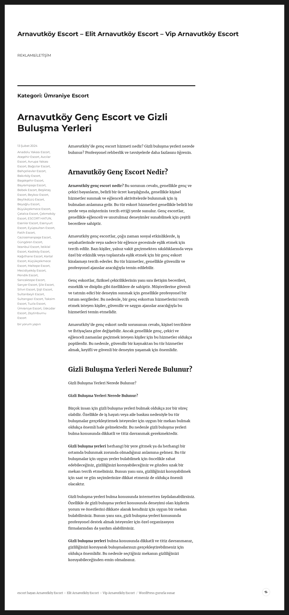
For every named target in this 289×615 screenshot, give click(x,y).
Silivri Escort (26, 289)
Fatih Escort (26, 232)
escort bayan (26, 593)
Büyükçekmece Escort (33, 209)
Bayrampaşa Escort (31, 185)
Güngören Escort (29, 242)
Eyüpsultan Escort (41, 228)
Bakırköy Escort (28, 175)
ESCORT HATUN (39, 218)
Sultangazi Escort (30, 299)
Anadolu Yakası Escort (33, 152)
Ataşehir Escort (28, 157)
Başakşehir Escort (30, 180)
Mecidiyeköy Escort (31, 270)
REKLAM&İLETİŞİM (34, 55)
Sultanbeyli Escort (30, 294)
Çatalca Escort (27, 213)
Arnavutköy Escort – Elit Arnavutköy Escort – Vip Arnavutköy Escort (128, 34)
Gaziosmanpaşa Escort (34, 237)
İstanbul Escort (28, 247)
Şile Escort (46, 284)
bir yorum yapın (29, 324)
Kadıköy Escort (38, 251)
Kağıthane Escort (30, 256)
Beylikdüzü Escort (30, 199)
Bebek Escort (27, 190)
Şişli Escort (44, 289)
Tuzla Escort (36, 303)
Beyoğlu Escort (28, 204)
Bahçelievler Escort (31, 171)
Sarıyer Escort (27, 284)
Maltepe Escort (39, 265)
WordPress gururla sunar (157, 593)
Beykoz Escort (38, 194)
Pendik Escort (27, 275)
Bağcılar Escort (39, 166)
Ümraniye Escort (29, 308)
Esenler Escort (27, 223)
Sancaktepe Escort (31, 280)
